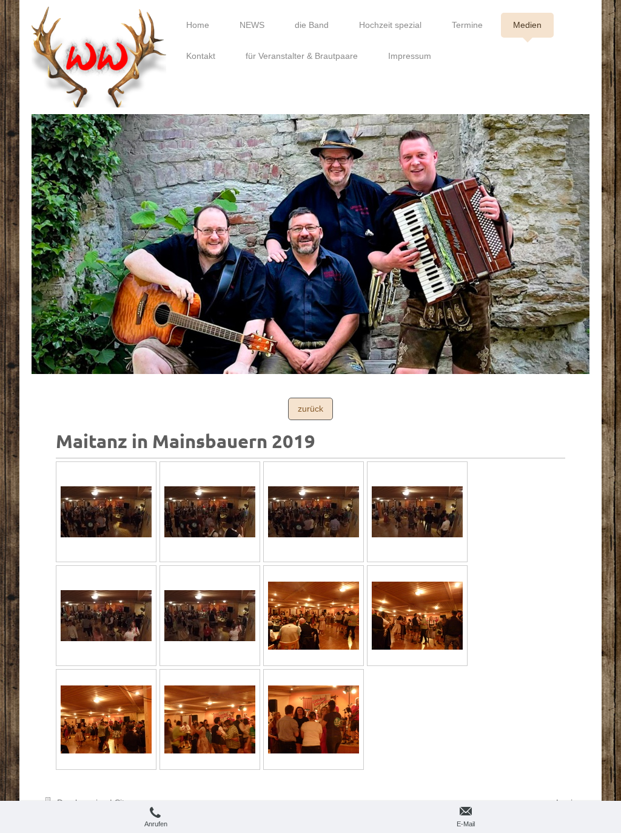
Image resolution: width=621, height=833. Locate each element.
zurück (310, 408)
